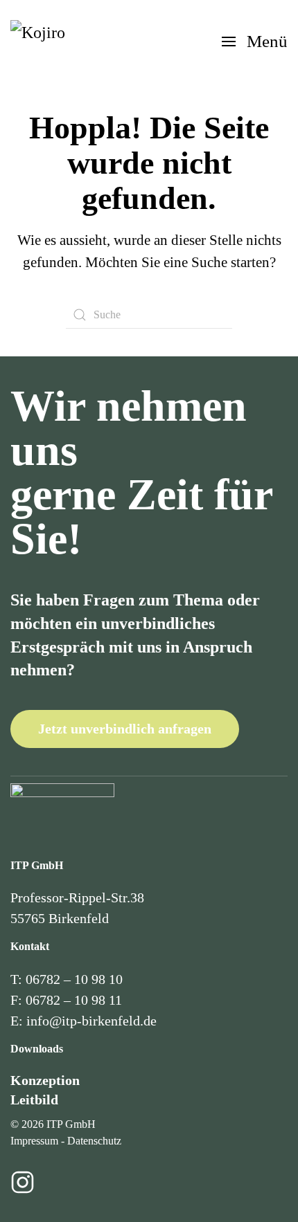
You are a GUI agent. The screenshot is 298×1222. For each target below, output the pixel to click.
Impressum (34, 1141)
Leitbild (34, 1099)
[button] (255, 41)
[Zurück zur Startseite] (47, 41)
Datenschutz (94, 1141)
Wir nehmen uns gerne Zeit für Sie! (141, 472)
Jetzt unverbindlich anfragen (124, 728)
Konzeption (45, 1080)
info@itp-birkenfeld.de (91, 1020)
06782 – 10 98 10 (74, 979)
